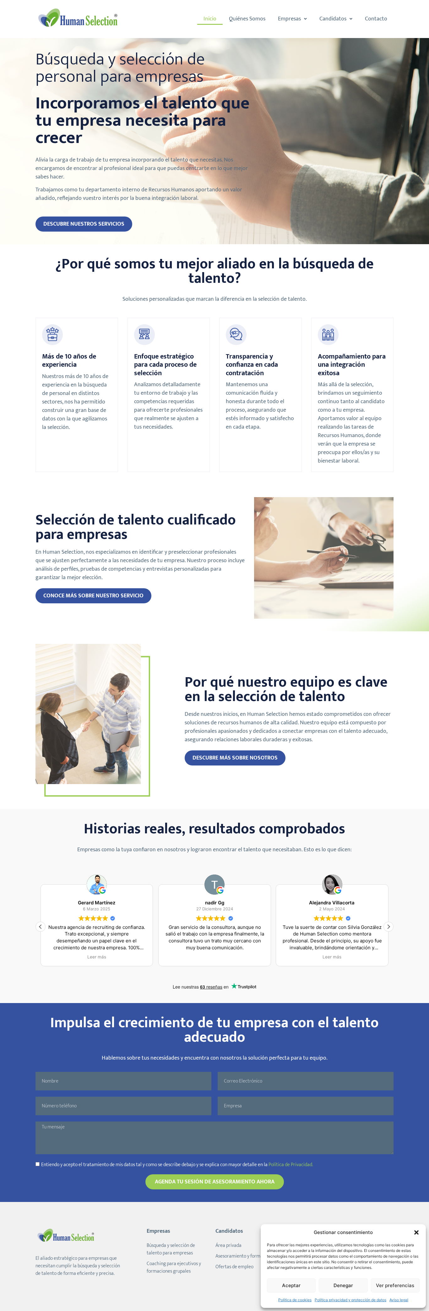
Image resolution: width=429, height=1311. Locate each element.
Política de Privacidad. (291, 1164)
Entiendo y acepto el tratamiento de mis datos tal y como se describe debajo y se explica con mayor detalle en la (177, 1164)
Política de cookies (295, 1299)
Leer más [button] (96, 956)
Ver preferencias (395, 1285)
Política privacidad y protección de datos (350, 1299)
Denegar (343, 1285)
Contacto (376, 19)
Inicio (210, 19)
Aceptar (291, 1285)
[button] (416, 1232)
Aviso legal (398, 1299)
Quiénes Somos (247, 19)
